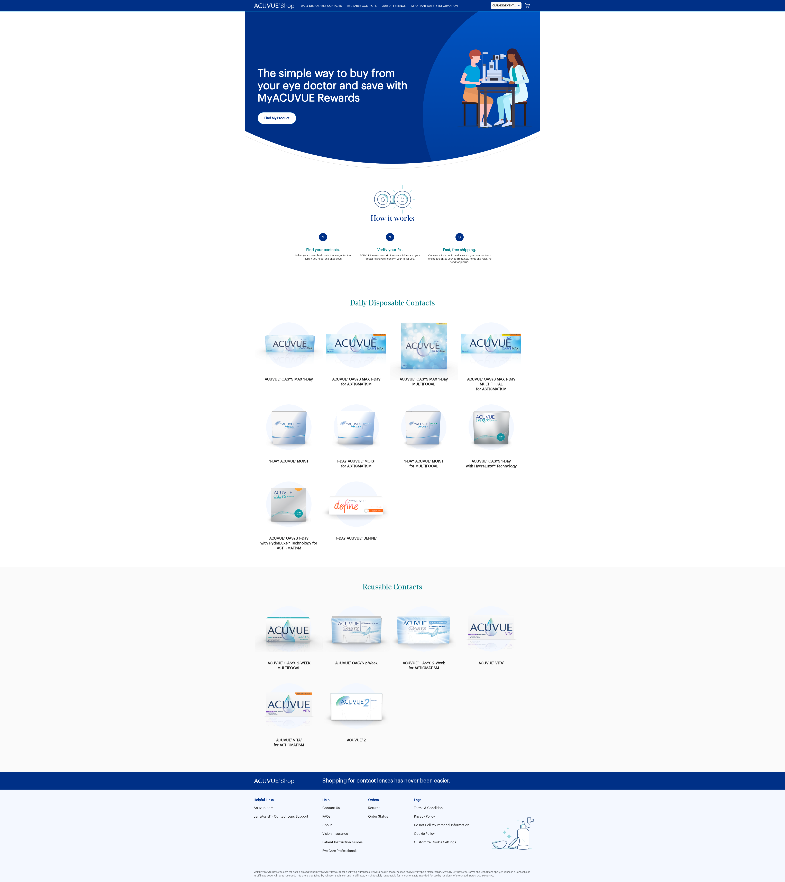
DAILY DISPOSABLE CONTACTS (321, 5)
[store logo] (274, 6)
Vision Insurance (335, 833)
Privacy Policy (424, 816)
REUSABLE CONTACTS (362, 5)
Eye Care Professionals (339, 851)
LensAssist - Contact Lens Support (281, 816)
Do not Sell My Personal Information (441, 825)
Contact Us (331, 808)
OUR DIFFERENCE (394, 5)
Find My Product (276, 118)
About (327, 825)
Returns (374, 808)
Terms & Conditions (429, 808)
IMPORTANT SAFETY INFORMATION (434, 5)
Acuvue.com (264, 808)
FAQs (326, 816)
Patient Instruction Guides (342, 842)
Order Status (378, 816)
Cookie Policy (424, 833)
